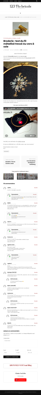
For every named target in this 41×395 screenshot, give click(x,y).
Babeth (9, 323)
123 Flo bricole (20, 6)
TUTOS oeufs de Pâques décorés (31, 178)
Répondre (36, 187)
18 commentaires (25, 49)
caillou (9, 187)
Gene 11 (9, 221)
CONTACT (11, 1)
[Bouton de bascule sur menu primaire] (20, 13)
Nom (4, 350)
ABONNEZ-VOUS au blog (20, 365)
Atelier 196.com (21, 141)
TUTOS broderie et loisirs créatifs (11, 38)
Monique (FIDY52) (11, 272)
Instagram (20, 1)
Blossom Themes (29, 391)
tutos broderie (6, 151)
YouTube (15, 1)
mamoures (10, 293)
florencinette (7, 49)
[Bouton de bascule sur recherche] (36, 1)
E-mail (17, 350)
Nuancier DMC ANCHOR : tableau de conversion (21, 177)
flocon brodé (28, 58)
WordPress (20, 393)
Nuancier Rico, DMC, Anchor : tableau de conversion (8, 177)
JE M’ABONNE (5, 1)
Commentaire (6, 338)
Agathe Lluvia (10, 244)
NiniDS (9, 203)
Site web (29, 350)
